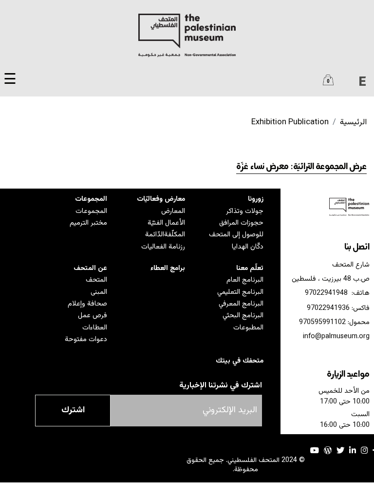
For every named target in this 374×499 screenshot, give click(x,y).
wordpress (328, 450)
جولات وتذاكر (244, 211)
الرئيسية (353, 122)
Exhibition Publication (290, 122)
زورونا (255, 199)
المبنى (99, 292)
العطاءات (94, 327)
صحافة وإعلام (87, 303)
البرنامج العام (244, 280)
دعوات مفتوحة (86, 339)
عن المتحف (90, 268)
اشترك (73, 410)
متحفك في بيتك (239, 360)
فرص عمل (92, 315)
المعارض (173, 211)
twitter (340, 450)
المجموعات (91, 199)
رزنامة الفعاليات (163, 246)
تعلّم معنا (249, 268)
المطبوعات (248, 327)
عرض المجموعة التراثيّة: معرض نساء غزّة (301, 167)
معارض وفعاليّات (161, 199)
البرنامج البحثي (243, 315)
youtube (314, 450)
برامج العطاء (167, 268)
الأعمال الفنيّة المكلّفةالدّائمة (165, 228)
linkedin (352, 450)
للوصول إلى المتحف (236, 234)
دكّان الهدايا (247, 246)
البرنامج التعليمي (240, 292)
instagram (364, 450)
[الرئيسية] (187, 35)
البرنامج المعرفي (241, 303)
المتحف (96, 280)
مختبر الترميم (88, 223)
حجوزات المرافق (241, 223)
